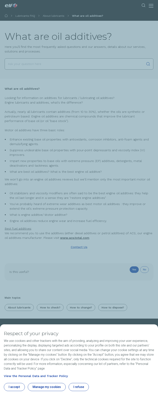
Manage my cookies (47, 387)
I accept (14, 387)
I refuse (78, 387)
